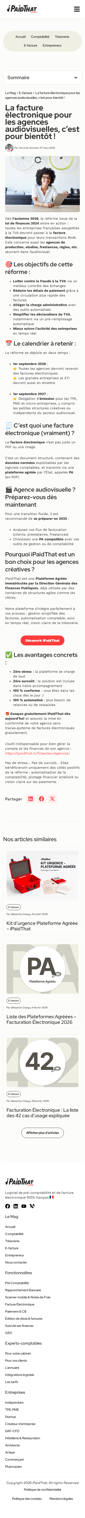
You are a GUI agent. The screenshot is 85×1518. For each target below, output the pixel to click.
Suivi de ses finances (19, 1326)
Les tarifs (11, 1382)
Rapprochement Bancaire (23, 1290)
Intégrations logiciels (19, 1375)
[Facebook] (7, 1206)
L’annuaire (12, 1368)
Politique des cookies (27, 1499)
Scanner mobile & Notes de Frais (27, 1297)
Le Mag (10, 93)
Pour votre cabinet (18, 1353)
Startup (10, 1417)
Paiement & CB (15, 1311)
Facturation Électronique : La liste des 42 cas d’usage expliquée (42, 1113)
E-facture (30, 45)
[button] (75, 77)
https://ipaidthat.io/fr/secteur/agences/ (37, 753)
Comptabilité (40, 37)
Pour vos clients (16, 1360)
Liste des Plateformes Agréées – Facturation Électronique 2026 (41, 1019)
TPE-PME (12, 1410)
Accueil (20, 37)
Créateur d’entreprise (20, 1424)
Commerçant (14, 1459)
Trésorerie (62, 37)
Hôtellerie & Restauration (22, 1438)
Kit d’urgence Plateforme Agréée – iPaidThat (42, 926)
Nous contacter (16, 1262)
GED (8, 1333)
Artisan (10, 1452)
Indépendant (14, 1402)
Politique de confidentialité (42, 1490)
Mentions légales (61, 1499)
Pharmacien (13, 1467)
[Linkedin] (15, 1206)
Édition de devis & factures (23, 1319)
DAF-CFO (12, 1431)
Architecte (12, 1445)
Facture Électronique (19, 1304)
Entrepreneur (52, 45)
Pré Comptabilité (17, 1283)
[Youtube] (23, 1206)
